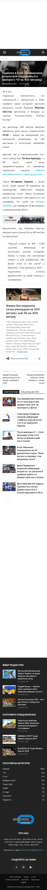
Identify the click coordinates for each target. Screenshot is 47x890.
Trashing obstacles (12, 880)
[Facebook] (16, 867)
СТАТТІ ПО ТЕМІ (11, 392)
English (23, 882)
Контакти (25, 880)
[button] (43, 52)
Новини (5, 69)
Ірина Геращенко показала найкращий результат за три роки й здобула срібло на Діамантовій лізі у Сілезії (30, 471)
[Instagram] (23, 867)
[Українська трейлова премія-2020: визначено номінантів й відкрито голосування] (9, 723)
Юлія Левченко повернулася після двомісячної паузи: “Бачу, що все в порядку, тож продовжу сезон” (30, 453)
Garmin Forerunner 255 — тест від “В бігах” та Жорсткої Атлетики (31, 702)
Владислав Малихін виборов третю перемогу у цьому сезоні (35, 379)
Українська (35, 880)
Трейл (26, 877)
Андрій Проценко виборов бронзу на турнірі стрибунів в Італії (11, 379)
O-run (33, 877)
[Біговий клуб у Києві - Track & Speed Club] (23, 219)
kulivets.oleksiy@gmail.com (31, 850)
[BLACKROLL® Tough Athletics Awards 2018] (9, 751)
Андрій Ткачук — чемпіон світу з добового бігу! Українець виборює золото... (31, 689)
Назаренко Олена (9, 84)
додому (4, 58)
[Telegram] (30, 867)
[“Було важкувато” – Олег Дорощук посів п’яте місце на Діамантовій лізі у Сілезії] (9, 435)
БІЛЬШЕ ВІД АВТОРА (30, 392)
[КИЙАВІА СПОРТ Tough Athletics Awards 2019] (9, 739)
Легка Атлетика (15, 877)
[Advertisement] (23, 24)
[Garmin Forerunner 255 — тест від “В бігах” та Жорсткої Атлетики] (9, 702)
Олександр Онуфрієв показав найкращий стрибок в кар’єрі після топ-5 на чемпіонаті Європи (29, 420)
